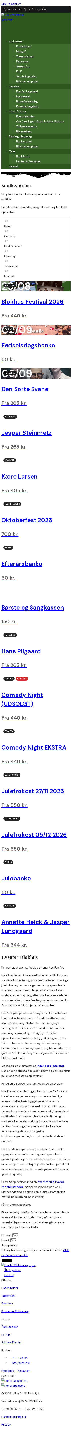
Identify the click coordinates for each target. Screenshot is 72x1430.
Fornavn (6, 1235)
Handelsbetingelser (13, 1417)
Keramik (14, 166)
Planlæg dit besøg (20, 136)
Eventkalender (25, 116)
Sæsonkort (8, 1296)
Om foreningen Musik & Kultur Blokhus (40, 121)
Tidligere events (26, 126)
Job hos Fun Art (11, 1342)
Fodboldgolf (23, 46)
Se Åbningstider (37, 9)
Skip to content (11, 4)
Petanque (22, 61)
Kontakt (6, 1335)
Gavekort (7, 1303)
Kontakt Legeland (27, 106)
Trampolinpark (25, 56)
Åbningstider (9, 1327)
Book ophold (24, 141)
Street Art (23, 66)
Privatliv (6, 1424)
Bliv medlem (24, 131)
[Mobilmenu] (2, 30)
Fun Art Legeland (27, 91)
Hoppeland (23, 96)
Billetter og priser (27, 81)
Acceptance (9, 1245)
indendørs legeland (50, 1066)
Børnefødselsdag (27, 101)
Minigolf (21, 51)
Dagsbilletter (9, 1288)
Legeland (14, 86)
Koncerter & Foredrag (15, 1311)
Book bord (22, 156)
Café (12, 151)
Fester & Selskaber (28, 161)
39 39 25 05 (14, 9)
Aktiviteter (16, 41)
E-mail (5, 1240)
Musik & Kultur (18, 111)
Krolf (19, 71)
